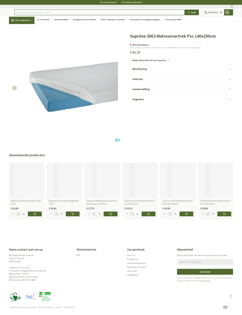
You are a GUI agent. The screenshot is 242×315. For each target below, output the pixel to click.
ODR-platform (69, 307)
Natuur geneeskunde (27, 72)
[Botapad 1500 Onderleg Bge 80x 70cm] (64, 180)
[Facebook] (231, 296)
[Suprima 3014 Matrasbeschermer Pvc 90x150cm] (140, 180)
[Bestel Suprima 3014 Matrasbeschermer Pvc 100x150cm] (224, 214)
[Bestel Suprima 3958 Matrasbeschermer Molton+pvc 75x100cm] (110, 214)
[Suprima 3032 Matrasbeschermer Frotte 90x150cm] (178, 180)
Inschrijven (205, 271)
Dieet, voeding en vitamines (27, 45)
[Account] (221, 12)
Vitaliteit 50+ (27, 64)
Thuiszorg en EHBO (27, 80)
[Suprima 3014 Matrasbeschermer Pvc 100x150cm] (216, 180)
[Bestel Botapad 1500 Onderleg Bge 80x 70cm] (73, 214)
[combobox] (100, 12)
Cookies (58, 307)
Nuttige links (132, 259)
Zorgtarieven (133, 274)
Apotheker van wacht (136, 267)
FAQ (78, 255)
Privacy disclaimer (45, 307)
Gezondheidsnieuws (136, 263)
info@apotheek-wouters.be (33, 270)
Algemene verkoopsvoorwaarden (23, 307)
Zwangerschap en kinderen (27, 56)
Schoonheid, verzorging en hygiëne (27, 35)
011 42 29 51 (24, 267)
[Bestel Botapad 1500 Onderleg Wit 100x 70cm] (35, 214)
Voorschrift (132, 271)
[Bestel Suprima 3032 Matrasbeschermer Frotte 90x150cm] (186, 214)
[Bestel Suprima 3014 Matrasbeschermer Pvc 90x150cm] (148, 214)
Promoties (16, 26)
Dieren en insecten (27, 87)
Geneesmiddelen (27, 95)
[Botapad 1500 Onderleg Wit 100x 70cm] (26, 180)
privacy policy (205, 280)
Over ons (131, 255)
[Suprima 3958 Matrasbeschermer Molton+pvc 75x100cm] (102, 180)
